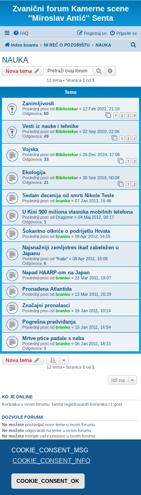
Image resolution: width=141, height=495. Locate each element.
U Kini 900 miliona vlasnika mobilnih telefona (77, 212)
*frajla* (62, 258)
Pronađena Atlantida (47, 289)
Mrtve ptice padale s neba (53, 338)
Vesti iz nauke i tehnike (50, 126)
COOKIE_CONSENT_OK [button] (47, 481)
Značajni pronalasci (46, 305)
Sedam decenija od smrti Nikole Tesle (68, 195)
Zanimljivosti (38, 103)
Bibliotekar (67, 108)
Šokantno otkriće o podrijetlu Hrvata (66, 231)
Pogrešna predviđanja (49, 322)
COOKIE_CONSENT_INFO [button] (51, 460)
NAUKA (15, 60)
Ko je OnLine (17, 396)
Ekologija (33, 172)
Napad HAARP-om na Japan (56, 272)
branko (63, 200)
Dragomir (64, 217)
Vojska (30, 149)
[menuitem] (21, 33)
